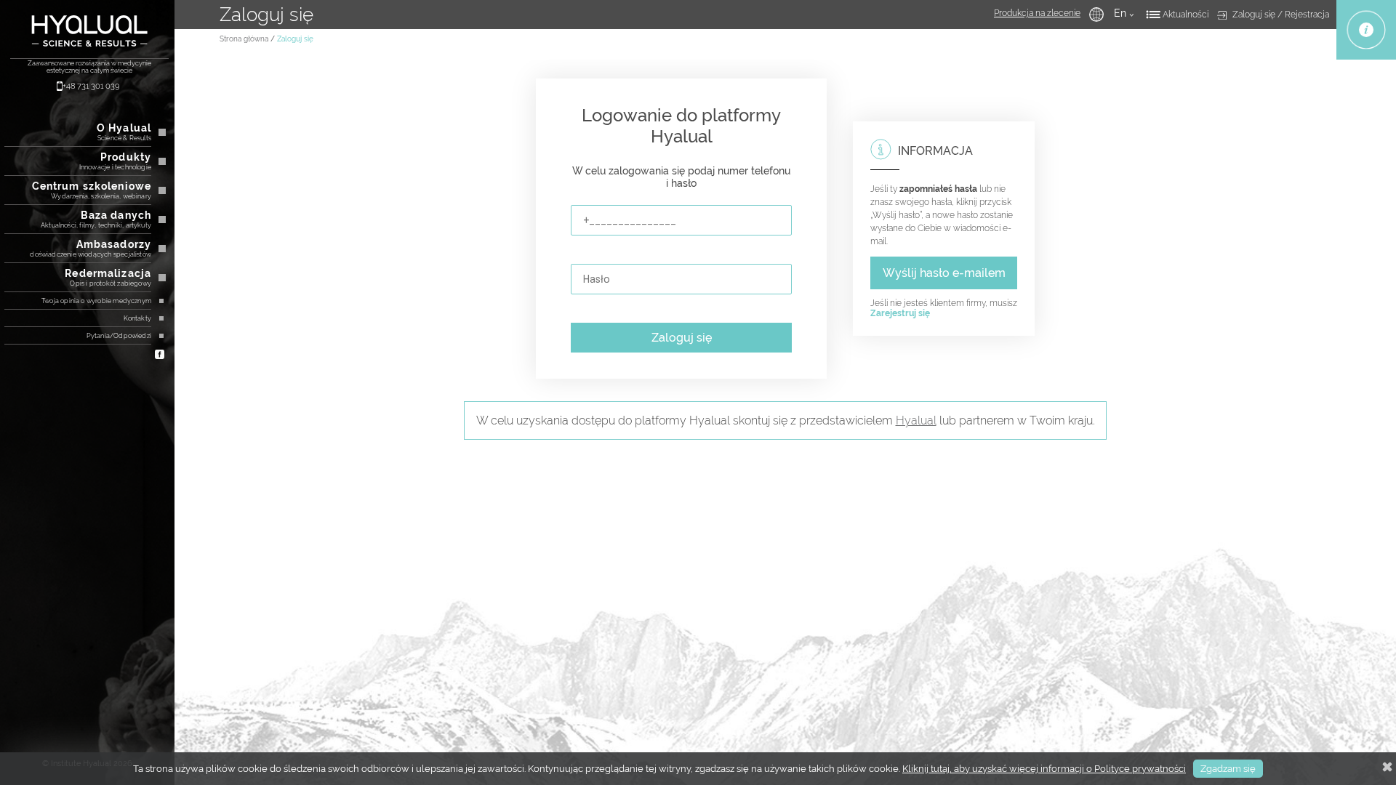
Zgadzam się (1228, 768)
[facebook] (159, 353)
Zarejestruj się (900, 313)
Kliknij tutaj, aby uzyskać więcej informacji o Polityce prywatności (1044, 768)
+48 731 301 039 (91, 86)
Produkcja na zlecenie (1037, 13)
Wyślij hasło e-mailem (944, 273)
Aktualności (1185, 14)
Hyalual (916, 420)
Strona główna (244, 39)
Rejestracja (1307, 14)
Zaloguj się (681, 338)
